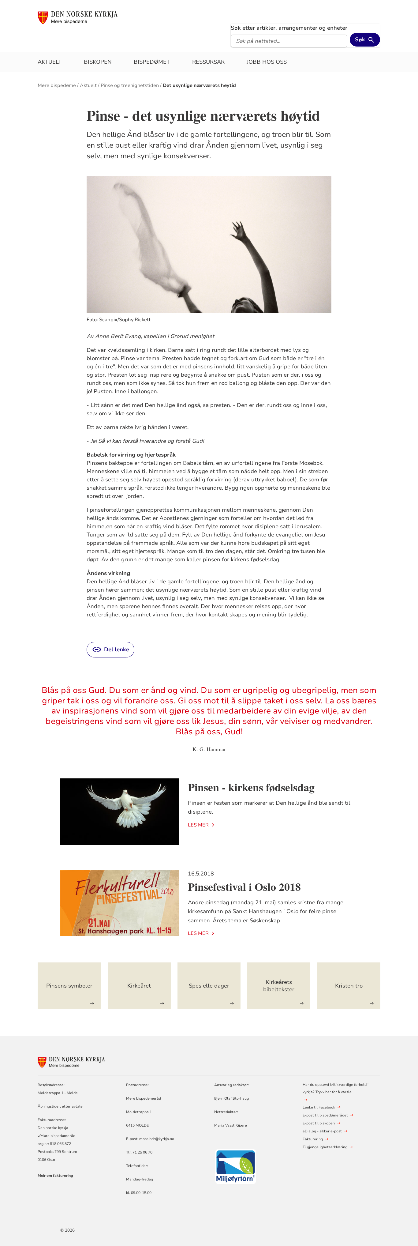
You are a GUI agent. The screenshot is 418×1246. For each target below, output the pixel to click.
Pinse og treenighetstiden (130, 85)
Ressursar (208, 62)
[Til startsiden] (78, 17)
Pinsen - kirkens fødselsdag (251, 787)
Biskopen (98, 62)
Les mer (198, 825)
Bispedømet (152, 62)
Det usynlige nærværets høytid (199, 85)
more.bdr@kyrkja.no (156, 1138)
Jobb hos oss (267, 62)
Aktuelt (50, 62)
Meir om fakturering (55, 1175)
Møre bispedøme (57, 85)
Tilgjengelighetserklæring (325, 1147)
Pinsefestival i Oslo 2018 (244, 886)
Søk (360, 39)
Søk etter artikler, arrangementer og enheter (289, 28)
